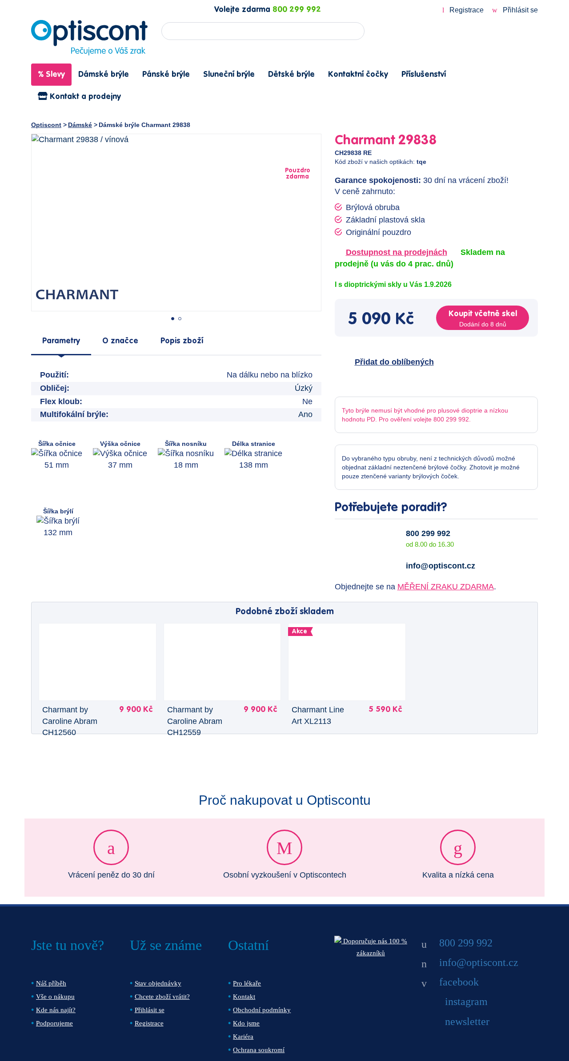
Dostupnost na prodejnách (396, 252)
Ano (305, 414)
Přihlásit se (519, 10)
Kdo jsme (246, 1023)
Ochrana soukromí (258, 1049)
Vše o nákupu (55, 996)
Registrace (466, 10)
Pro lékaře (247, 983)
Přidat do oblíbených (394, 362)
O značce (120, 341)
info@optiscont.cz (440, 565)
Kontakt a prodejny (84, 97)
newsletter (467, 1021)
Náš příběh (51, 983)
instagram (466, 1001)
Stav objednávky (158, 983)
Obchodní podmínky (262, 1009)
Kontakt (244, 996)
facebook (459, 982)
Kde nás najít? (56, 1009)
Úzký (304, 388)
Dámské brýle (103, 75)
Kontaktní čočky (358, 75)
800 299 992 (296, 10)
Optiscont (46, 124)
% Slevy (51, 75)
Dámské (80, 124)
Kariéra (243, 1036)
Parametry (61, 341)
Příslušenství (423, 75)
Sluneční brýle (229, 75)
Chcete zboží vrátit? (162, 996)
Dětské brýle (291, 75)
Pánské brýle (166, 75)
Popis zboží (181, 341)
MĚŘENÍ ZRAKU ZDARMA (445, 586)
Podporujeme (54, 1023)
